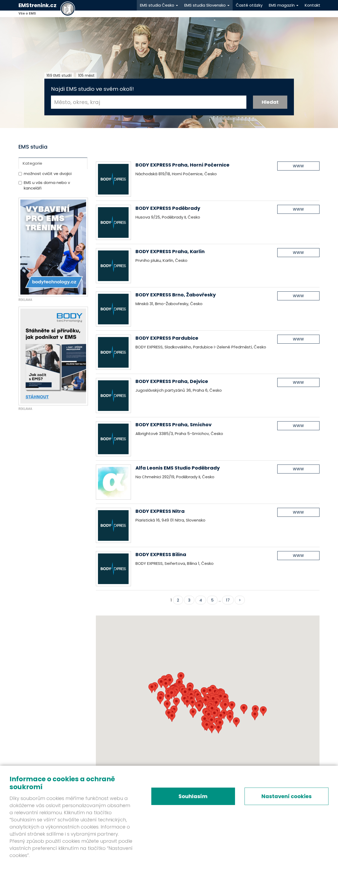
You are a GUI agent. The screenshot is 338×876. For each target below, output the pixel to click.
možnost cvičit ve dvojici (48, 173)
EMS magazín (282, 5)
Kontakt (312, 5)
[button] (211, 728)
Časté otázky (249, 5)
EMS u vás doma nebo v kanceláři (47, 185)
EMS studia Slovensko (205, 5)
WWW (298, 166)
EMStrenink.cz (37, 5)
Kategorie (32, 163)
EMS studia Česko (157, 5)
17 (228, 600)
